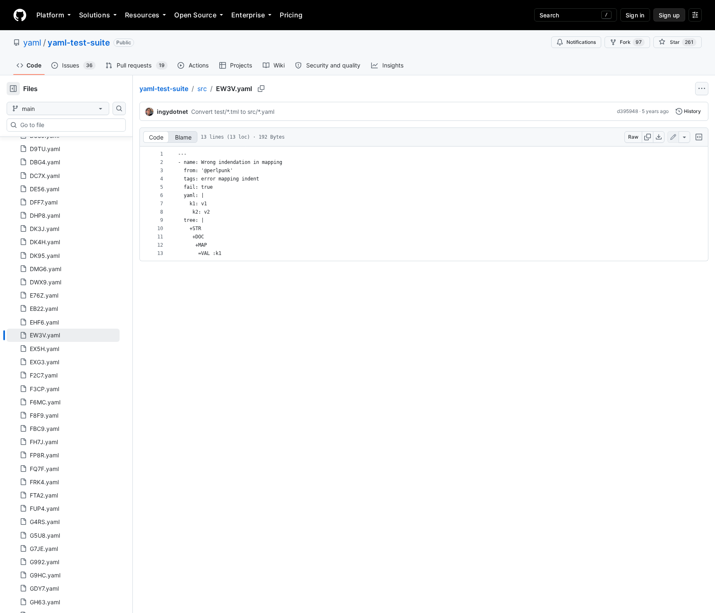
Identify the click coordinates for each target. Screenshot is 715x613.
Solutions (94, 15)
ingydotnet (172, 111)
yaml (32, 43)
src (202, 88)
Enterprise (248, 15)
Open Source (195, 15)
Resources (142, 15)
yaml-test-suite (79, 43)
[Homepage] (19, 15)
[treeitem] (63, 335)
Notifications (581, 42)
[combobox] (69, 125)
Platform (50, 15)
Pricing (291, 15)
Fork (631, 42)
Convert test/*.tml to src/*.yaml (232, 111)
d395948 (627, 111)
